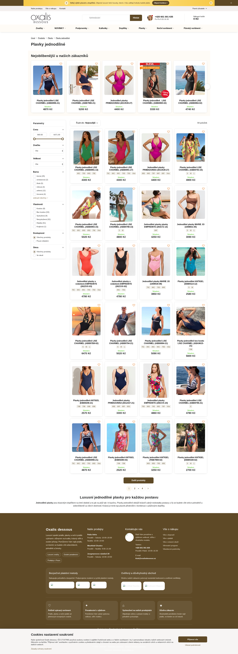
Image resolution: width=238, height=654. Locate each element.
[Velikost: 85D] (99, 463)
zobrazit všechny (40, 198)
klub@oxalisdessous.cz (145, 558)
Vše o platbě (168, 538)
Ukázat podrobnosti (192, 645)
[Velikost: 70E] (168, 347)
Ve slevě (40, 255)
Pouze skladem (43, 241)
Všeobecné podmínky (171, 549)
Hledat (136, 18)
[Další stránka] (148, 488)
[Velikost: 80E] (99, 230)
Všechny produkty (44, 237)
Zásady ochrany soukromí (41, 649)
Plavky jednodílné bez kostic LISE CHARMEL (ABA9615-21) (190, 343)
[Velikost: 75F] (168, 406)
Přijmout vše (192, 639)
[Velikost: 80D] (134, 173)
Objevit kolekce (160, 3)
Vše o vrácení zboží (171, 542)
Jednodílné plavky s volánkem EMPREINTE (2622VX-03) (86, 283)
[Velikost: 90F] (168, 173)
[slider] (34, 139)
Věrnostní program (170, 546)
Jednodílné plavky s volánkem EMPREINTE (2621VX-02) (121, 283)
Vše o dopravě (168, 535)
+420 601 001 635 (142, 548)
